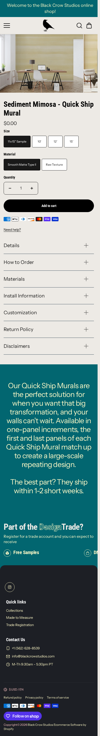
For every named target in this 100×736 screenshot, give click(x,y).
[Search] (79, 25)
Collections (14, 609)
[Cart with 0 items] (89, 25)
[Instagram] (10, 586)
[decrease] (10, 187)
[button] (89, 25)
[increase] (32, 187)
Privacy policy (34, 696)
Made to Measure (19, 616)
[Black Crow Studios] (49, 25)
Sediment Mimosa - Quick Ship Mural (49, 107)
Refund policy (13, 696)
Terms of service (58, 696)
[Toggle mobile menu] (22, 25)
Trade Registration (20, 623)
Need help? (12, 228)
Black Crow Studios (40, 723)
